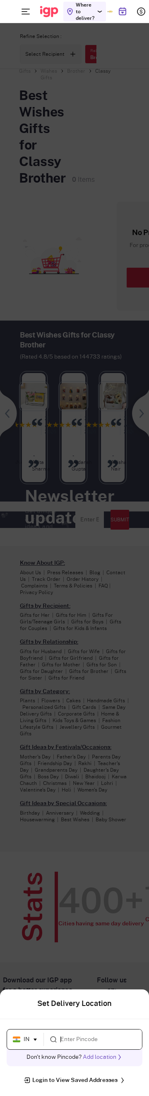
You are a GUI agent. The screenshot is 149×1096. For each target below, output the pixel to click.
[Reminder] (122, 11)
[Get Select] (110, 11)
